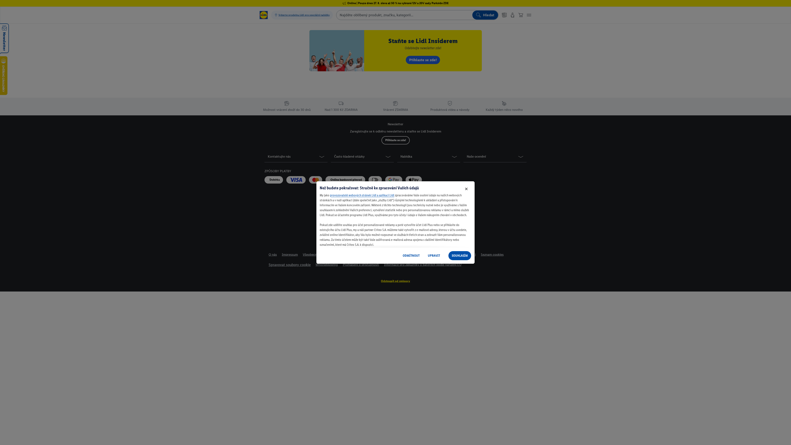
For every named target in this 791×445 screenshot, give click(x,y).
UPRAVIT (434, 256)
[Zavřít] (466, 189)
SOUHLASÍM (460, 256)
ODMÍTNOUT (411, 256)
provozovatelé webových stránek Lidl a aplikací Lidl (362, 195)
